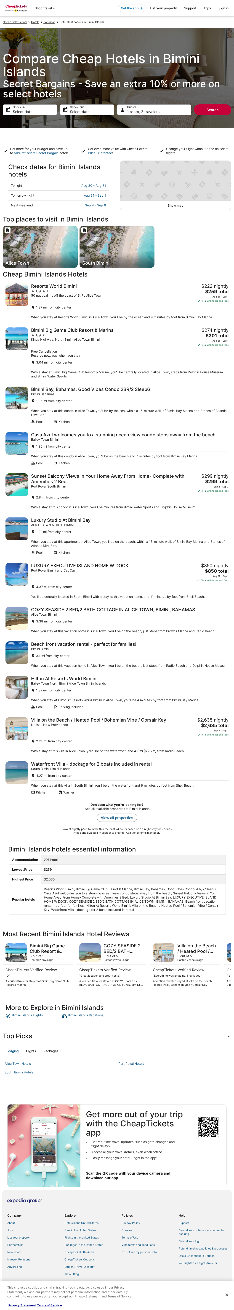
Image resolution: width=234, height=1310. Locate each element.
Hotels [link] (35, 22)
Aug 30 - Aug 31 (93, 185)
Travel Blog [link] (71, 1274)
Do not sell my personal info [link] (139, 1252)
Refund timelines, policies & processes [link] (203, 1248)
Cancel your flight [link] (190, 1241)
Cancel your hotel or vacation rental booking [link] (201, 1232)
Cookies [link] (127, 1230)
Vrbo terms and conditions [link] (138, 1245)
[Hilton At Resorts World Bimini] (117, 692)
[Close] (227, 1295)
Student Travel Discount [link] (79, 1266)
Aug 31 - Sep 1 (95, 195)
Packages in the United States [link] (83, 1245)
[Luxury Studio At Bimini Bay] (117, 536)
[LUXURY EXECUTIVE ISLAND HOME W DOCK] (117, 580)
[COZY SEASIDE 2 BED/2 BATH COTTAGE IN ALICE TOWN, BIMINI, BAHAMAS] (117, 620)
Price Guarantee (100, 153)
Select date (22, 111)
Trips (207, 8)
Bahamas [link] (49, 22)
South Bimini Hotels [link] (19, 1072)
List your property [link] (18, 1237)
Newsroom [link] (14, 1252)
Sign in (223, 8)
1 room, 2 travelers (143, 111)
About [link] (11, 1223)
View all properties (117, 817)
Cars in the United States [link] (80, 1230)
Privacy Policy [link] (131, 1223)
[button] (117, 1036)
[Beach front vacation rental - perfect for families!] (117, 654)
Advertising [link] (14, 1266)
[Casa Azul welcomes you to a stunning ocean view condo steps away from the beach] (117, 448)
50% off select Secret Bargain (36, 153)
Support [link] (184, 1223)
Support (190, 8)
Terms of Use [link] (130, 1237)
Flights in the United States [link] (81, 1237)
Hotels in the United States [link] (81, 1223)
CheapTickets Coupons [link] (79, 1259)
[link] (33, 1016)
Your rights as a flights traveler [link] (198, 1263)
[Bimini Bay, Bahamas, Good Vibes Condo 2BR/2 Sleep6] (117, 405)
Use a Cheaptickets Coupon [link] (197, 1255)
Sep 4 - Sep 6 (95, 205)
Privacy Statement (22, 1305)
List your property (163, 8)
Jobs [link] (10, 1230)
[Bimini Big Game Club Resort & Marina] (117, 353)
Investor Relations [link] (18, 1259)
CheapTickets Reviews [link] (79, 1252)
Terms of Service (49, 1305)
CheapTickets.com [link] (15, 22)
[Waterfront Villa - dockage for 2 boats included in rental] (117, 778)
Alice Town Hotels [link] (18, 1063)
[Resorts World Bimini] (117, 301)
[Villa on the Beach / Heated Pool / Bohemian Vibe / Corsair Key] (117, 735)
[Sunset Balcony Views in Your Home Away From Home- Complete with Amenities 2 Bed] (117, 491)
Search (213, 110)
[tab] (12, 1051)
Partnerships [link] (15, 1245)
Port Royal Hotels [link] (131, 1063)
